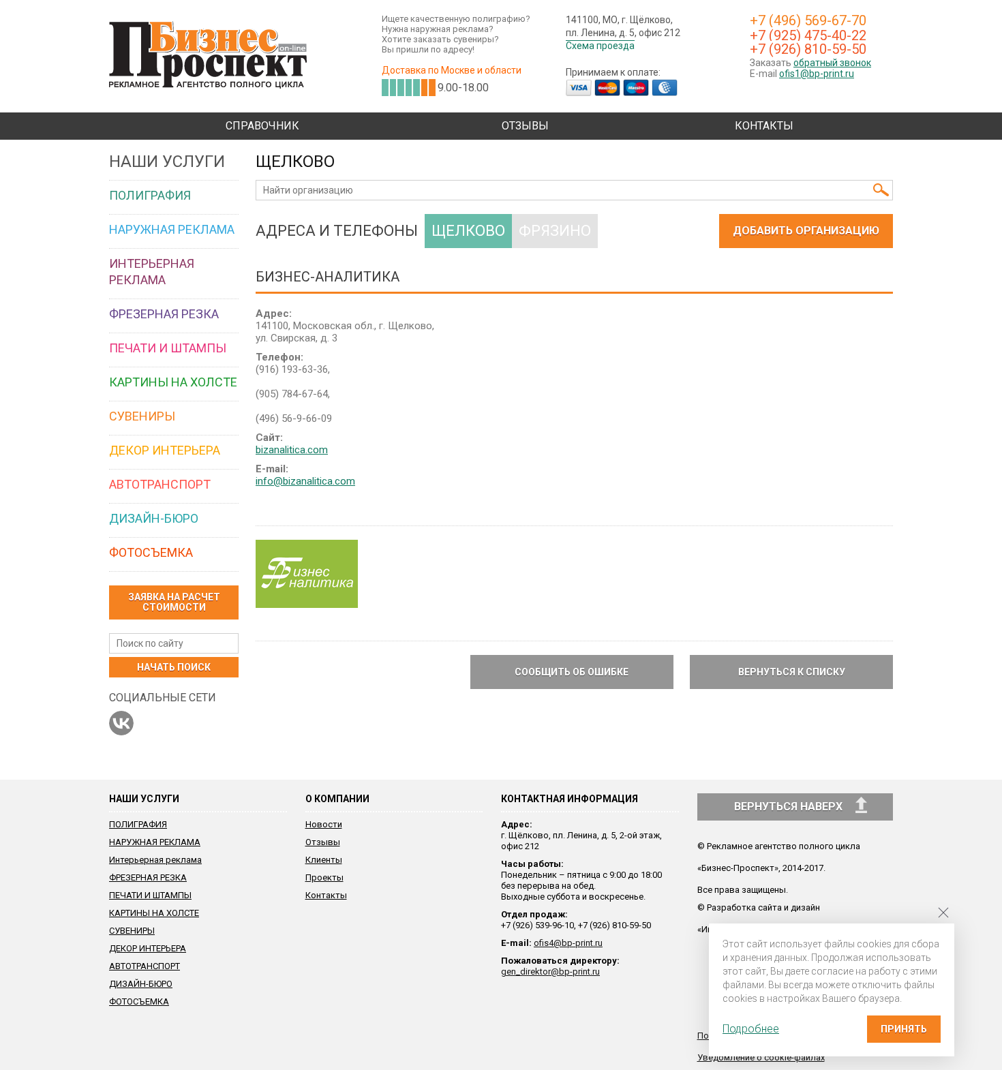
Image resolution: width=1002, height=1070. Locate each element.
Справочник (262, 125)
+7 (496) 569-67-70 (808, 20)
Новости (323, 824)
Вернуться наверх (789, 806)
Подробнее (751, 1028)
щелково (468, 230)
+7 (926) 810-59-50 (808, 49)
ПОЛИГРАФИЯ (138, 824)
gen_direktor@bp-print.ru (550, 971)
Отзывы (525, 125)
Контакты (764, 125)
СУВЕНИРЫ (132, 931)
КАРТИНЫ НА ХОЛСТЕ (154, 913)
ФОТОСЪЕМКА (139, 1001)
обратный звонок (832, 62)
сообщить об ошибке (571, 672)
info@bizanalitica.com (305, 481)
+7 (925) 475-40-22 (808, 35)
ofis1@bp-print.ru (816, 73)
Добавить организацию (806, 230)
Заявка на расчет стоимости (174, 602)
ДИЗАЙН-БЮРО (140, 984)
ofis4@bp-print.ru (568, 943)
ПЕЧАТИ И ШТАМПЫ (150, 895)
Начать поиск (174, 667)
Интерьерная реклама (155, 860)
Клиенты (323, 860)
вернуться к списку (791, 672)
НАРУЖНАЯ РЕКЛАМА (154, 842)
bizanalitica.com (292, 450)
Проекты (324, 877)
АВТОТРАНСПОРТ (144, 966)
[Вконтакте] (121, 723)
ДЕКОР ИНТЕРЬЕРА (147, 948)
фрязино (555, 230)
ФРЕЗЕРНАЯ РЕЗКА (148, 877)
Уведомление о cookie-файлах (761, 1057)
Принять (904, 1029)
